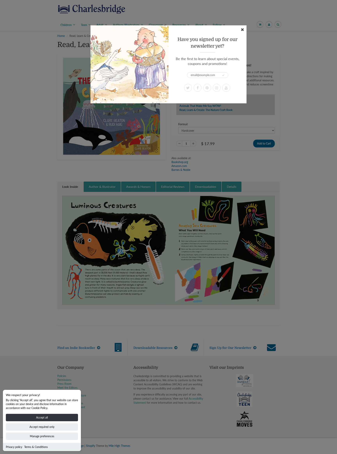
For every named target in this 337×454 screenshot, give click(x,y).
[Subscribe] (223, 75)
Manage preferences (42, 436)
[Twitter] (188, 88)
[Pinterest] (207, 88)
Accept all (42, 417)
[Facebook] (197, 88)
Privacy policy (14, 447)
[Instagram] (217, 88)
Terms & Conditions (36, 447)
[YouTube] (226, 88)
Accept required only (41, 426)
